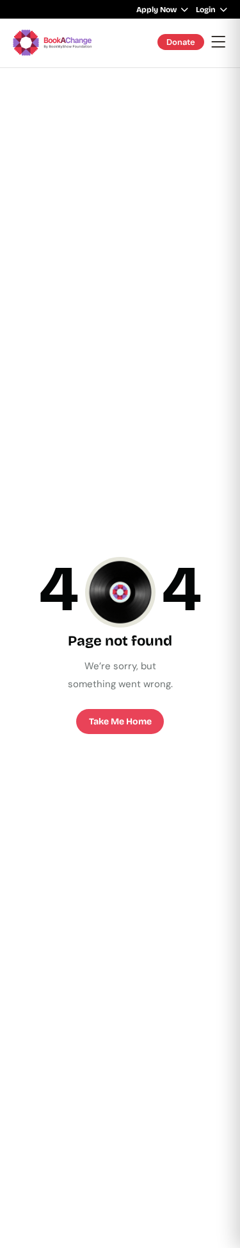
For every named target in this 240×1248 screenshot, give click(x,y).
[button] (219, 42)
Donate (180, 42)
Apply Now (156, 9)
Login (206, 9)
